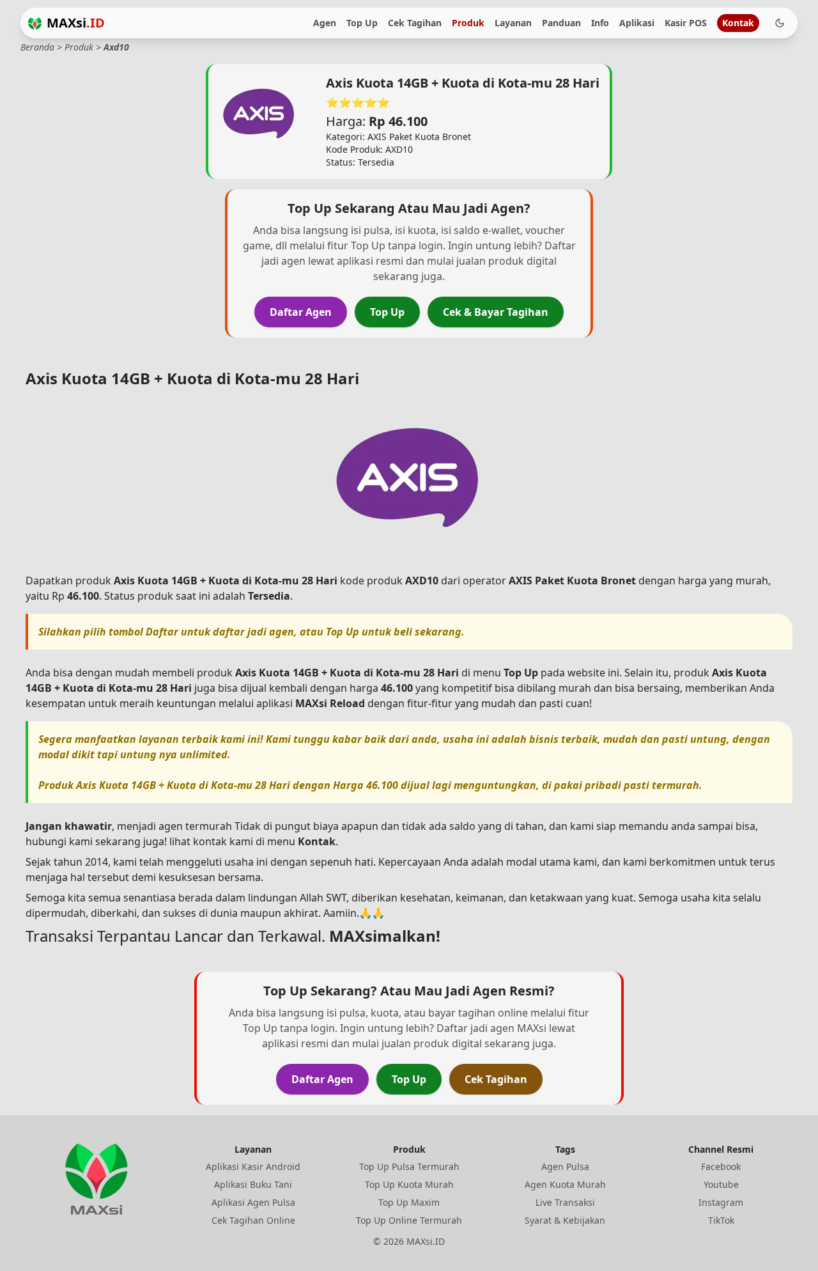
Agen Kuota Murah (565, 1184)
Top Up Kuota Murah (409, 1184)
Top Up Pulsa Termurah (409, 1166)
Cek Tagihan (415, 23)
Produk (468, 23)
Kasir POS (686, 23)
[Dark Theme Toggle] (779, 23)
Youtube (721, 1184)
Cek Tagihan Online (253, 1220)
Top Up (362, 23)
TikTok (721, 1220)
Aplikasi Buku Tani (253, 1184)
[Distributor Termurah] (35, 23)
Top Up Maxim (409, 1202)
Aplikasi (636, 23)
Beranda (37, 47)
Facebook (721, 1166)
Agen (324, 23)
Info (600, 23)
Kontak (738, 23)
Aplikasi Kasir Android (253, 1166)
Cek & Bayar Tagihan (495, 312)
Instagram (720, 1202)
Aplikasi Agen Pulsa (253, 1202)
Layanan (513, 23)
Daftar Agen (301, 312)
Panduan (561, 23)
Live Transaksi (565, 1202)
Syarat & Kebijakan (565, 1220)
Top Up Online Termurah (409, 1220)
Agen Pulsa (565, 1166)
